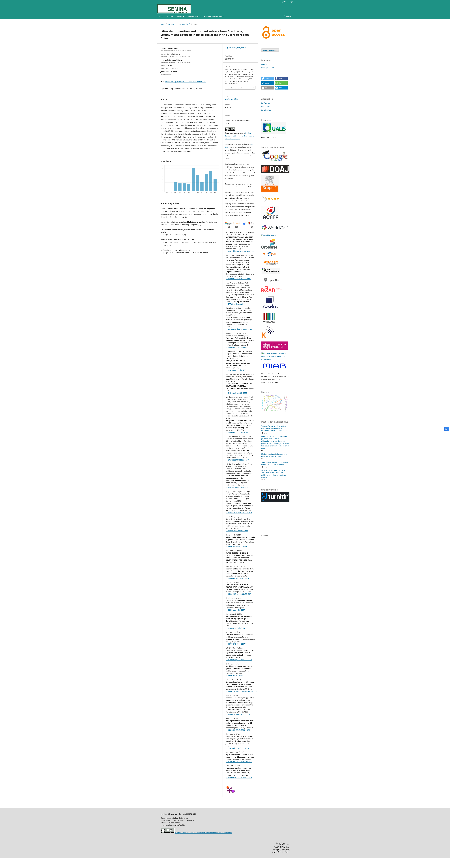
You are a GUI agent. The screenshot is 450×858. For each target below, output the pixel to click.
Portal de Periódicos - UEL (214, 16)
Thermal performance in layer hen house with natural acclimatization (275, 463)
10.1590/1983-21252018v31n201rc (239, 762)
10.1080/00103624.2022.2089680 (238, 279)
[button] (267, 78)
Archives (170, 16)
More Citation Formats (234, 88)
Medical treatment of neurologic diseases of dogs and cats (274, 455)
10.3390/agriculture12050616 (237, 578)
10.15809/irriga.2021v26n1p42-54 (239, 660)
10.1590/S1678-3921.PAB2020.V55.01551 (241, 691)
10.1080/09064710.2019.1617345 (238, 714)
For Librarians (266, 110)
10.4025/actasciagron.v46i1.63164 (239, 329)
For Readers (265, 103)
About (179, 16)
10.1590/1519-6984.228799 (236, 644)
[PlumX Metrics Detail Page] (230, 790)
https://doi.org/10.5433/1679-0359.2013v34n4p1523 (185, 81)
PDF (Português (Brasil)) (237, 48)
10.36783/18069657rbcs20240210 (239, 512)
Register (283, 2)
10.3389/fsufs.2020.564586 (236, 347)
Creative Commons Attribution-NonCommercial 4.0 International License (240, 136)
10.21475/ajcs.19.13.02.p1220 (237, 748)
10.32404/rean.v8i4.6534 (235, 628)
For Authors (265, 106)
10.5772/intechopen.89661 (236, 304)
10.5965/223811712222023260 (237, 460)
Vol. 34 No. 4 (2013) (183, 24)
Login (291, 2)
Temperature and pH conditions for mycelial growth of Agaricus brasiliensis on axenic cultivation (275, 428)
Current (160, 16)
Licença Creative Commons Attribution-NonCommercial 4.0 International (203, 833)
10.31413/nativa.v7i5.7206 (236, 370)
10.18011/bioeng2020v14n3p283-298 (240, 251)
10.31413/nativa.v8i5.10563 (236, 393)
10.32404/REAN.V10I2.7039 (236, 546)
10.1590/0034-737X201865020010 (239, 777)
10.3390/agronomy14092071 (237, 432)
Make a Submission (270, 50)
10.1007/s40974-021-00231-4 (237, 487)
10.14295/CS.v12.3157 (234, 675)
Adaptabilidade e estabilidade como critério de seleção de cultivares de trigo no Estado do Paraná (273, 474)
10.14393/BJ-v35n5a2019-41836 (238, 730)
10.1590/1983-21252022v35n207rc (239, 594)
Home (163, 24)
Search (288, 16)
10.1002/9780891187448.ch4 (237, 531)
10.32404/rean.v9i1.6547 (235, 610)
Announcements (194, 16)
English (264, 64)
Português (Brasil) (268, 68)
